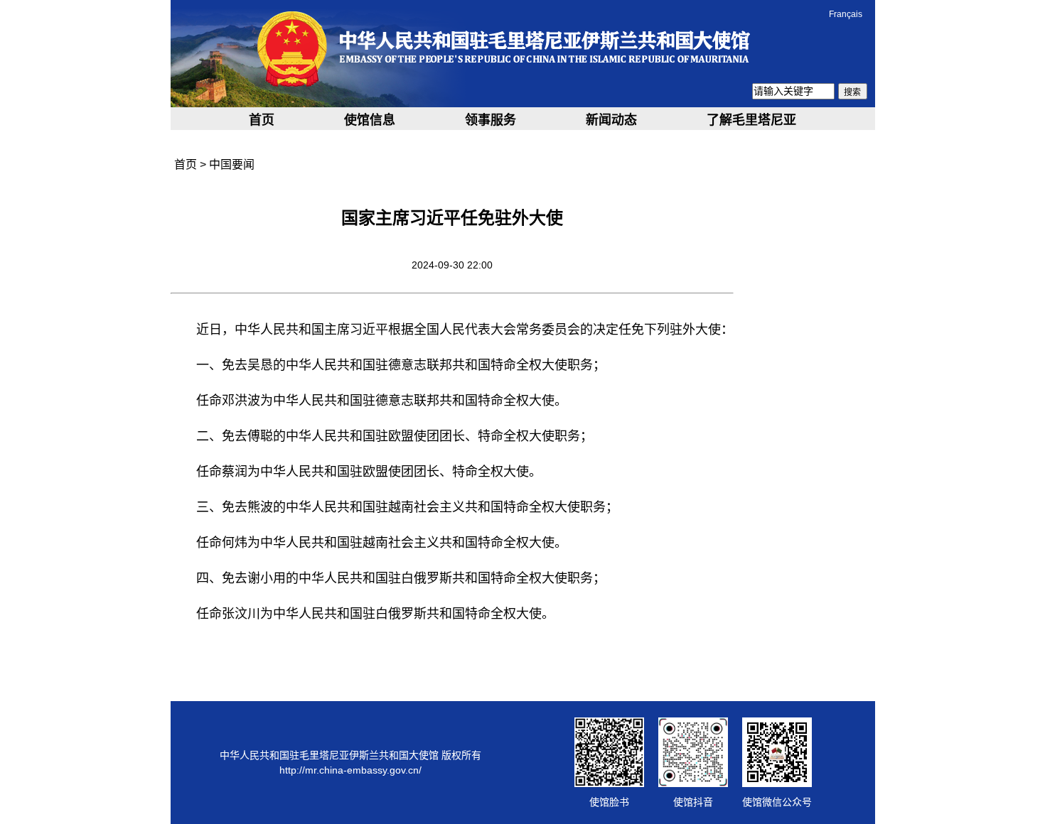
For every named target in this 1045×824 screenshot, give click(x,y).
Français (845, 14)
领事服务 (490, 120)
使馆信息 (369, 120)
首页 (261, 120)
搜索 (852, 92)
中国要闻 (231, 164)
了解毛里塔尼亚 (751, 120)
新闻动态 (611, 120)
